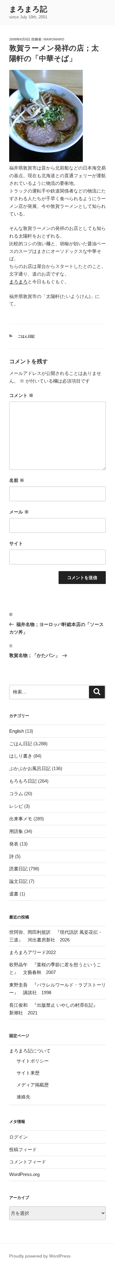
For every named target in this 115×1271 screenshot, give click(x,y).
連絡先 (23, 1096)
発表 (13, 843)
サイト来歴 (28, 1072)
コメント (21, 395)
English (16, 731)
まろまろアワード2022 (32, 952)
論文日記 (18, 881)
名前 (16, 480)
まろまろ (18, 281)
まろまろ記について (30, 1050)
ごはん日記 (26, 336)
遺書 (13, 893)
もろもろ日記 (23, 781)
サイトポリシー (33, 1060)
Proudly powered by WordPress (40, 1256)
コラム (16, 793)
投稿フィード (23, 1149)
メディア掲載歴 (33, 1084)
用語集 (16, 831)
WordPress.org (24, 1174)
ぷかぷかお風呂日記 (30, 768)
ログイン (18, 1136)
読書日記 (18, 868)
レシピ (16, 806)
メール (19, 511)
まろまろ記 (28, 9)
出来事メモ (20, 818)
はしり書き (20, 755)
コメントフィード (27, 1161)
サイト (16, 543)
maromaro (54, 39)
